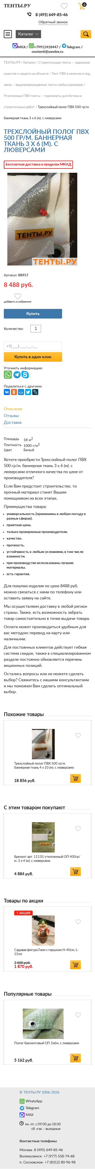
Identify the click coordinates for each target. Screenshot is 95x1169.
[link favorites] (64, 6)
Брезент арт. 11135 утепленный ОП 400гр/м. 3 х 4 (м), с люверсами (47, 859)
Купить (33, 314)
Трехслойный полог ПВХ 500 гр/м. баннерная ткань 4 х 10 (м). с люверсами (44, 765)
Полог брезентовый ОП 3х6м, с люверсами (46, 1043)
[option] (47, 752)
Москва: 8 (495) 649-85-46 (41, 1150)
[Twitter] (28, 392)
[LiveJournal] (35, 392)
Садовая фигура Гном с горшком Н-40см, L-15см (46, 952)
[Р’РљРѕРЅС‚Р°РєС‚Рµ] (7, 392)
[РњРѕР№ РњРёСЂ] (21, 392)
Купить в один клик (32, 357)
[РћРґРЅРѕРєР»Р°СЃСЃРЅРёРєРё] (14, 392)
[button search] (86, 34)
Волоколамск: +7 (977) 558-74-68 (47, 1156)
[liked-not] (78, 735)
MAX (21, 47)
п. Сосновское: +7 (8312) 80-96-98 (47, 1162)
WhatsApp (34, 1101)
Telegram (73, 47)
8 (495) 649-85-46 (51, 15)
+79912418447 (46, 47)
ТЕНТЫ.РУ (12, 62)
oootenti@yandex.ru (47, 52)
